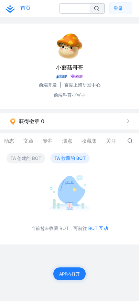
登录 (118, 8)
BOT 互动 (98, 228)
